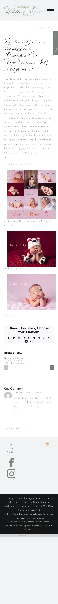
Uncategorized (10, 315)
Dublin (22, 522)
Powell (9, 526)
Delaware (12, 522)
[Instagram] (11, 473)
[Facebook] (11, 462)
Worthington (29, 529)
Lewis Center (42, 522)
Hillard (31, 522)
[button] (6, 367)
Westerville (47, 526)
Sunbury (18, 526)
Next (48, 28)
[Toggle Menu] (50, 10)
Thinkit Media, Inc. (34, 535)
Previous (38, 28)
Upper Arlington (31, 526)
